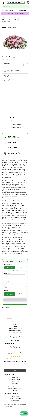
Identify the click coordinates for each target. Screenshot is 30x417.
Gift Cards (15, 390)
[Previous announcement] (2, 13)
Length (7, 273)
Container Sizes (15, 121)
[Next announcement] (28, 13)
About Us (15, 324)
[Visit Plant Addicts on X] (19, 347)
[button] (3, 3)
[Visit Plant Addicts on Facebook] (11, 347)
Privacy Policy (15, 396)
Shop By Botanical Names (15, 388)
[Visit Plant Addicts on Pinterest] (16, 347)
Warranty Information (15, 124)
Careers (15, 326)
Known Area (15, 270)
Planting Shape (8, 264)
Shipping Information (15, 127)
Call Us (15, 337)
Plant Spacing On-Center (11, 285)
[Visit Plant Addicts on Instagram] (14, 347)
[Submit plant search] (27, 6)
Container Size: (8, 57)
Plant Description (15, 117)
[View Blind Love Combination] (26, 64)
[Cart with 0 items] (28, 2)
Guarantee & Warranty (15, 379)
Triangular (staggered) (20, 294)
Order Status (15, 377)
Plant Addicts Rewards (15, 334)
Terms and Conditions (15, 398)
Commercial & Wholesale (15, 385)
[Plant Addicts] (16, 3)
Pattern (6, 290)
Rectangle (9, 267)
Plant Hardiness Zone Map (15, 387)
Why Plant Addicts (15, 321)
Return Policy (15, 383)
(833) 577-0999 (15, 340)
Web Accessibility (15, 400)
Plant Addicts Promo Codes (15, 332)
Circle (20, 267)
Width (6, 279)
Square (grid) (10, 294)
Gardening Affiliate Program (15, 328)
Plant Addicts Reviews (15, 330)
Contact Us (15, 323)
